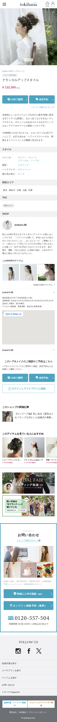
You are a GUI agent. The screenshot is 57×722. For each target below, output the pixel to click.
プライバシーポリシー (38, 712)
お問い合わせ (8, 685)
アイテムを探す (9, 678)
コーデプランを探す (11, 670)
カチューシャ (24, 169)
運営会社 (13, 712)
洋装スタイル (8, 205)
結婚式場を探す (9, 663)
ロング (21, 174)
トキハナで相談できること (27, 540)
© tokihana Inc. (28, 718)
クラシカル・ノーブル (28, 160)
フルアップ (23, 165)
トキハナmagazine (11, 692)
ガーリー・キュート (27, 157)
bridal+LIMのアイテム (43, 285)
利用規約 (22, 712)
